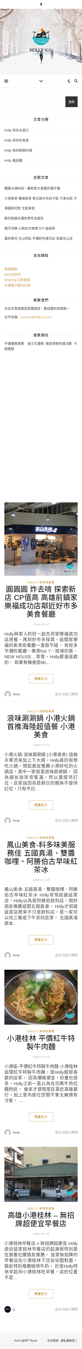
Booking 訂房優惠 (17, 280)
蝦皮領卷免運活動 (59, 343)
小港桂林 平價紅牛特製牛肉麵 (41, 1042)
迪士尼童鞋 (36, 343)
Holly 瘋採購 (13, 160)
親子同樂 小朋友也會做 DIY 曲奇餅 (29, 228)
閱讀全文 (41, 678)
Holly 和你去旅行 (16, 130)
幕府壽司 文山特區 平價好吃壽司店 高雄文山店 (38, 238)
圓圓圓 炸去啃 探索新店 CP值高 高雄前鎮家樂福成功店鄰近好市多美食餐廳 (41, 601)
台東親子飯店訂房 (17, 285)
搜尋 (71, 102)
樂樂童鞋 (10, 269)
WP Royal (30, 1340)
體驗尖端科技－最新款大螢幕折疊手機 (32, 188)
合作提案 (53, 1340)
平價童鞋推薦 (14, 343)
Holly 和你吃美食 (16, 140)
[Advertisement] (21, 426)
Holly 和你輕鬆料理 (18, 150)
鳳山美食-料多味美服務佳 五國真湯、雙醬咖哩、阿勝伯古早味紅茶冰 (41, 857)
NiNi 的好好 (12, 274)
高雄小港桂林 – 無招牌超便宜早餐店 (41, 1219)
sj (14, 1309)
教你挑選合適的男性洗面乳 (24, 218)
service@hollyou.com (36, 317)
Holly (16, 694)
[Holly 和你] (41, 42)
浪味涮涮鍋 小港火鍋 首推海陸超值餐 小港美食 (41, 726)
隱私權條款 (68, 1340)
